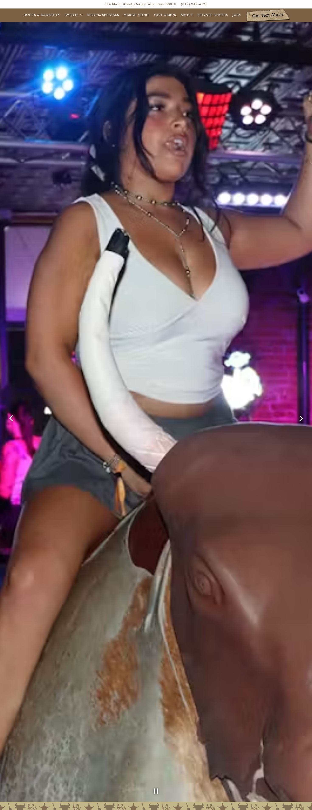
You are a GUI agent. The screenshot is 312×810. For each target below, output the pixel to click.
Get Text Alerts (268, 15)
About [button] (187, 15)
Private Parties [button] (212, 15)
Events (73, 15)
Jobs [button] (236, 15)
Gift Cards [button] (165, 15)
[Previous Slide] (11, 418)
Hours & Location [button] (42, 15)
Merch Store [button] (137, 15)
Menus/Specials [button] (103, 15)
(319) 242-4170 (194, 4)
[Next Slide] (301, 418)
